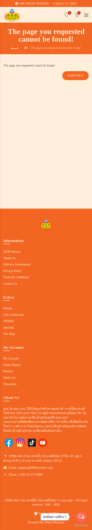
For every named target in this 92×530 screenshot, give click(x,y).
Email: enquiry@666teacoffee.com (31, 467)
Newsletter (10, 384)
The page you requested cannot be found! (56, 47)
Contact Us (10, 283)
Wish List (9, 377)
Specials (8, 327)
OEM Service (12, 251)
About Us (9, 258)
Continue (75, 75)
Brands (7, 308)
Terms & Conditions (16, 277)
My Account (11, 358)
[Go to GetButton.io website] (81, 525)
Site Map (9, 334)
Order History (12, 365)
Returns (8, 371)
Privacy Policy (12, 271)
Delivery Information (16, 264)
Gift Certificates (13, 314)
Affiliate (8, 321)
